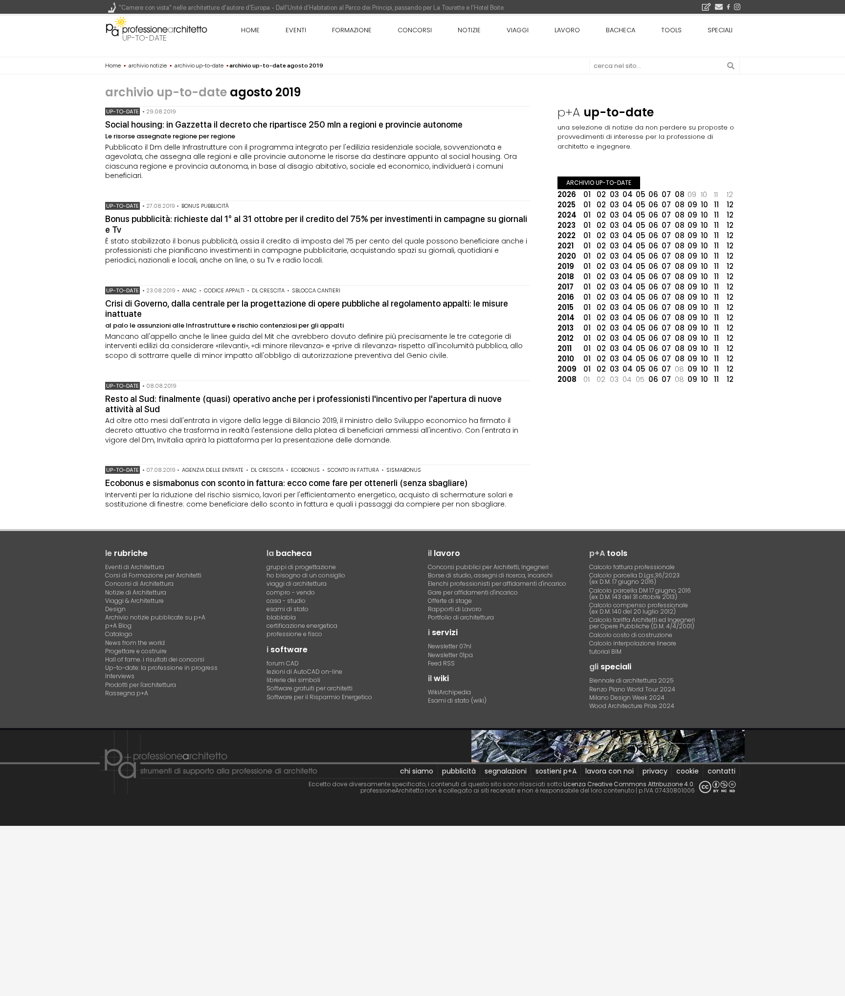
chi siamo (416, 771)
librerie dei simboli (293, 680)
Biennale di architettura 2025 (631, 680)
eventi (296, 30)
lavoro (567, 30)
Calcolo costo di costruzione (630, 635)
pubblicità (459, 771)
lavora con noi (609, 771)
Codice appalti (224, 290)
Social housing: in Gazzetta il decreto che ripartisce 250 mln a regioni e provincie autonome (284, 124)
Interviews (119, 676)
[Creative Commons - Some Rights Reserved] (717, 787)
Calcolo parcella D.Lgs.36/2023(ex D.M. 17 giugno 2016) (634, 578)
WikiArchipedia (449, 692)
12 (730, 204)
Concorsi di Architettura (139, 583)
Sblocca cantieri (316, 290)
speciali (720, 30)
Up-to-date (122, 111)
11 (716, 204)
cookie (687, 771)
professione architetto (156, 29)
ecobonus (305, 470)
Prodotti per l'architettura (140, 685)
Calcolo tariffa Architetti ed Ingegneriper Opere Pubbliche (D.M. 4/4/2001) (642, 623)
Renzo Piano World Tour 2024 (632, 689)
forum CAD (283, 663)
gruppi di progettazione (301, 567)
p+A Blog (118, 625)
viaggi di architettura (297, 583)
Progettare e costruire (136, 651)
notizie (469, 30)
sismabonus (403, 470)
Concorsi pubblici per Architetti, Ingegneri (488, 567)
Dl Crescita (268, 290)
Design (115, 609)
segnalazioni (506, 771)
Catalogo (119, 634)
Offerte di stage (450, 601)
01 (587, 194)
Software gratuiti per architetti (310, 688)
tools (671, 30)
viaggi (518, 30)
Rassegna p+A (126, 693)
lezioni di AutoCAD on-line (304, 671)
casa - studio (286, 601)
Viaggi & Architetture (134, 601)
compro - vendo (291, 592)
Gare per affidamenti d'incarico (473, 592)
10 (704, 204)
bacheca (620, 30)
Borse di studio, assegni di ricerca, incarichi (490, 575)
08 (680, 194)
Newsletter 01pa (450, 655)
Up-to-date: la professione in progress (161, 668)
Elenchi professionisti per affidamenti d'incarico (497, 583)
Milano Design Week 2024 (627, 697)
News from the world (135, 643)
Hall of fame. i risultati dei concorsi (154, 659)
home (250, 30)
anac (189, 290)
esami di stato (288, 609)
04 (628, 194)
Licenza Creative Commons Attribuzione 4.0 (628, 784)
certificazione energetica (302, 625)
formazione (352, 30)
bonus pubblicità (205, 206)
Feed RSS (441, 663)
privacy (655, 771)
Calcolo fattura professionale (632, 567)
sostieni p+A (556, 771)
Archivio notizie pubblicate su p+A (155, 617)
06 (653, 194)
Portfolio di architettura (461, 617)
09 (692, 204)
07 (666, 194)
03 (614, 194)
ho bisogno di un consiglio (306, 575)
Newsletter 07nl (449, 646)
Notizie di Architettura (135, 592)
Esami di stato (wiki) (457, 700)
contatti (721, 771)
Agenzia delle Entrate (213, 470)
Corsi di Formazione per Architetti (153, 575)
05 (640, 194)
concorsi (415, 30)
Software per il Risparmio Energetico (319, 697)
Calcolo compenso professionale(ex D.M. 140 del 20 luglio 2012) (638, 608)
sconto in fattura (353, 470)
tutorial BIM (605, 651)
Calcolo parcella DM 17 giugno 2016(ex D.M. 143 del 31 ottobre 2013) (640, 593)
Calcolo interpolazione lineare (632, 643)
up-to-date (144, 38)
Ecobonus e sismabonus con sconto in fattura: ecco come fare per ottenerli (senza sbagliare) (286, 483)
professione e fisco (294, 634)
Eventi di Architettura (134, 567)
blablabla (281, 617)
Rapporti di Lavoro (455, 609)
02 (601, 194)
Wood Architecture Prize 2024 (631, 706)
